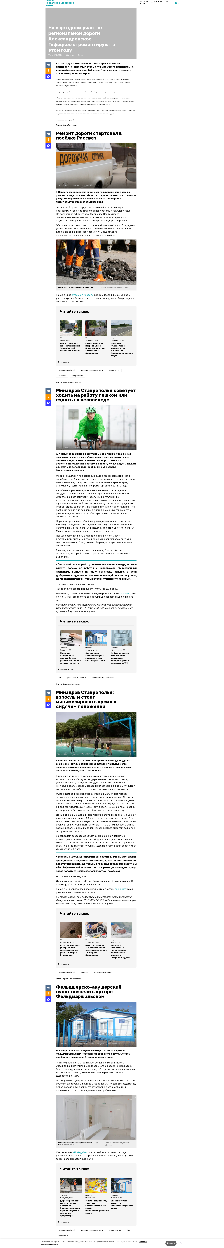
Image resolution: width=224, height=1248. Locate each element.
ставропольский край (66, 370)
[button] (96, 166)
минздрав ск (63, 1236)
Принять (171, 1243)
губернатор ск (77, 376)
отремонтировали (82, 295)
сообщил (125, 593)
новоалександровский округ (92, 370)
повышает (121, 889)
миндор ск (62, 376)
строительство (115, 1230)
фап (128, 1230)
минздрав (84, 972)
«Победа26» (80, 1152)
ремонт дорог (114, 370)
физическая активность (76, 678)
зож (59, 678)
